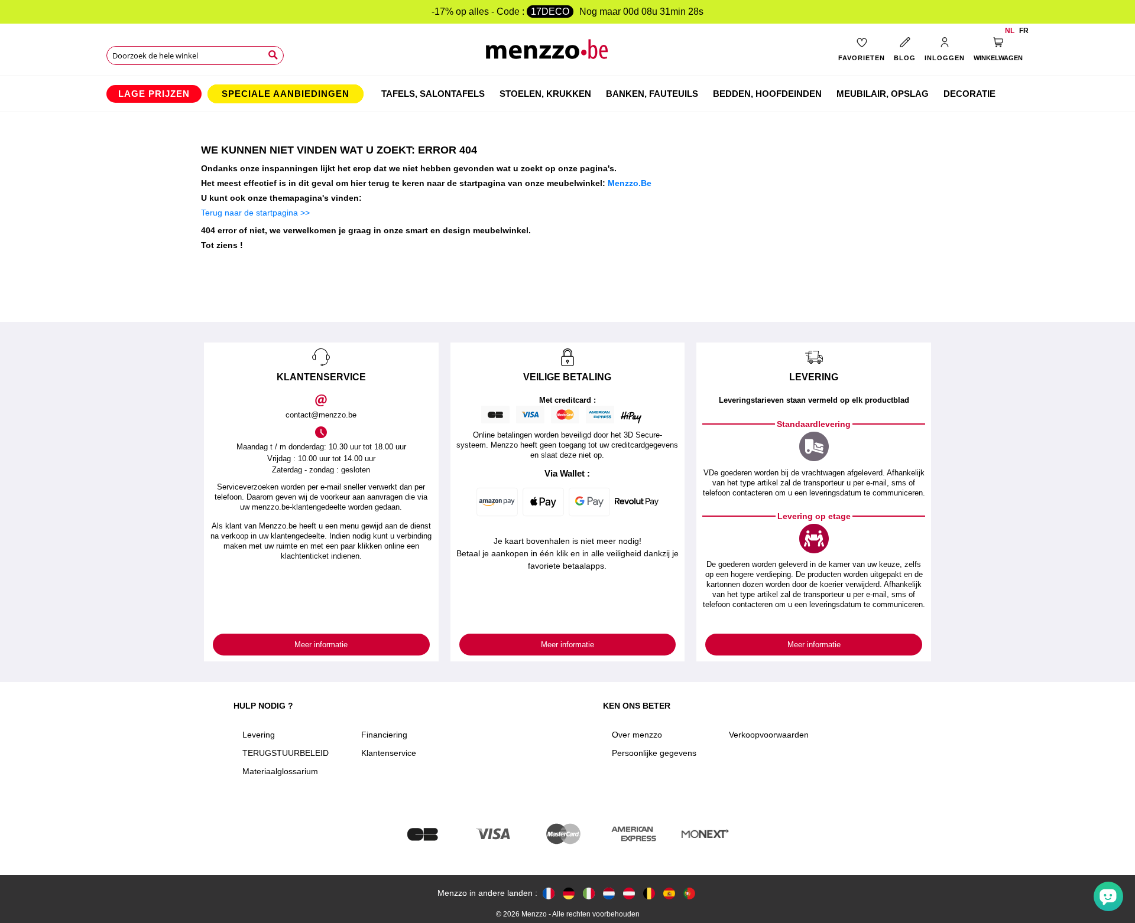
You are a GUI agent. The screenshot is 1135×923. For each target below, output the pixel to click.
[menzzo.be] (649, 893)
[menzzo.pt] (689, 893)
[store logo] (568, 53)
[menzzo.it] (589, 893)
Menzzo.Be (629, 183)
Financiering (384, 734)
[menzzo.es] (669, 893)
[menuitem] (154, 94)
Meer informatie (321, 644)
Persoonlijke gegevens (654, 753)
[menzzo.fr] (548, 893)
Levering (258, 734)
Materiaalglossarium (280, 771)
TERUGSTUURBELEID (285, 753)
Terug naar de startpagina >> (255, 212)
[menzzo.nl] (609, 893)
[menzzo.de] (569, 893)
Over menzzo (637, 734)
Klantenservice (388, 753)
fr (1024, 31)
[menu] (567, 94)
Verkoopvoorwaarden (769, 734)
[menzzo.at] (629, 893)
